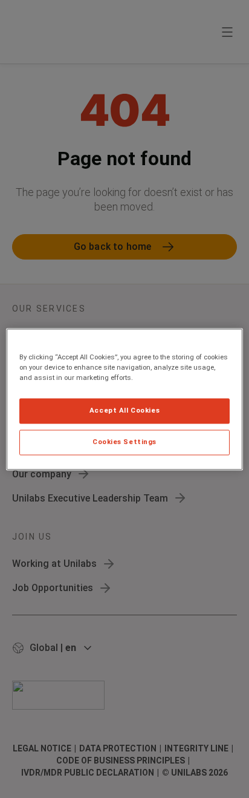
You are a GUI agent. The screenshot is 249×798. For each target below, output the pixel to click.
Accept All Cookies (124, 410)
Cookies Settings (124, 441)
